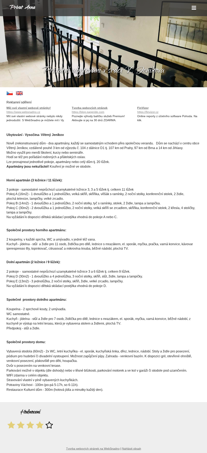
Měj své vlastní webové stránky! (28, 110)
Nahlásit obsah (131, 448)
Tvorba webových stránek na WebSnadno (93, 448)
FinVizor (147, 110)
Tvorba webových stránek (90, 110)
